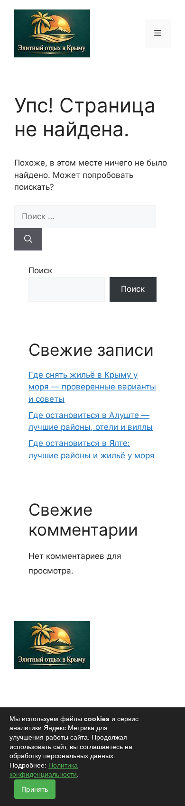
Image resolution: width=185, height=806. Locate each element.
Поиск (40, 270)
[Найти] (28, 239)
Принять (34, 789)
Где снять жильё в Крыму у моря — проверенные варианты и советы (92, 387)
